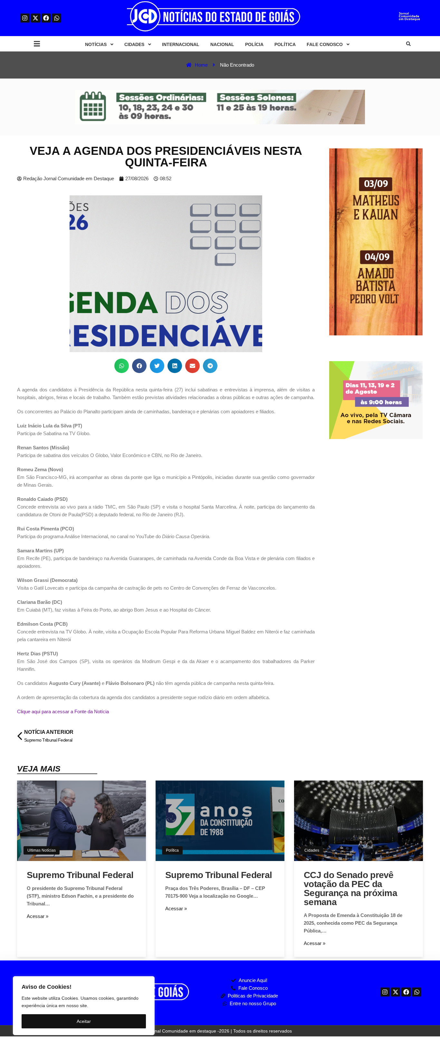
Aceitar (84, 1021)
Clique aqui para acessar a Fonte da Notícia (63, 711)
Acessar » (37, 916)
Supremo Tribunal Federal (80, 875)
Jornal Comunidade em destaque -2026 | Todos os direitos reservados (220, 1031)
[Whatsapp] (56, 18)
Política (172, 850)
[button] (37, 44)
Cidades (311, 850)
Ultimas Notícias (41, 850)
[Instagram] (25, 18)
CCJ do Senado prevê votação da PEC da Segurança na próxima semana (350, 888)
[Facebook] (46, 18)
